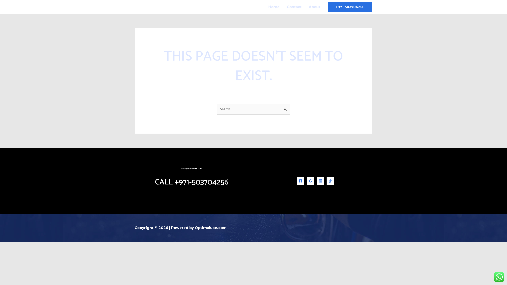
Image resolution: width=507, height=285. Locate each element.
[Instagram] (320, 181)
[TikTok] (330, 181)
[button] (350, 7)
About (314, 7)
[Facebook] (300, 181)
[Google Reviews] (310, 181)
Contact (294, 7)
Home (274, 7)
